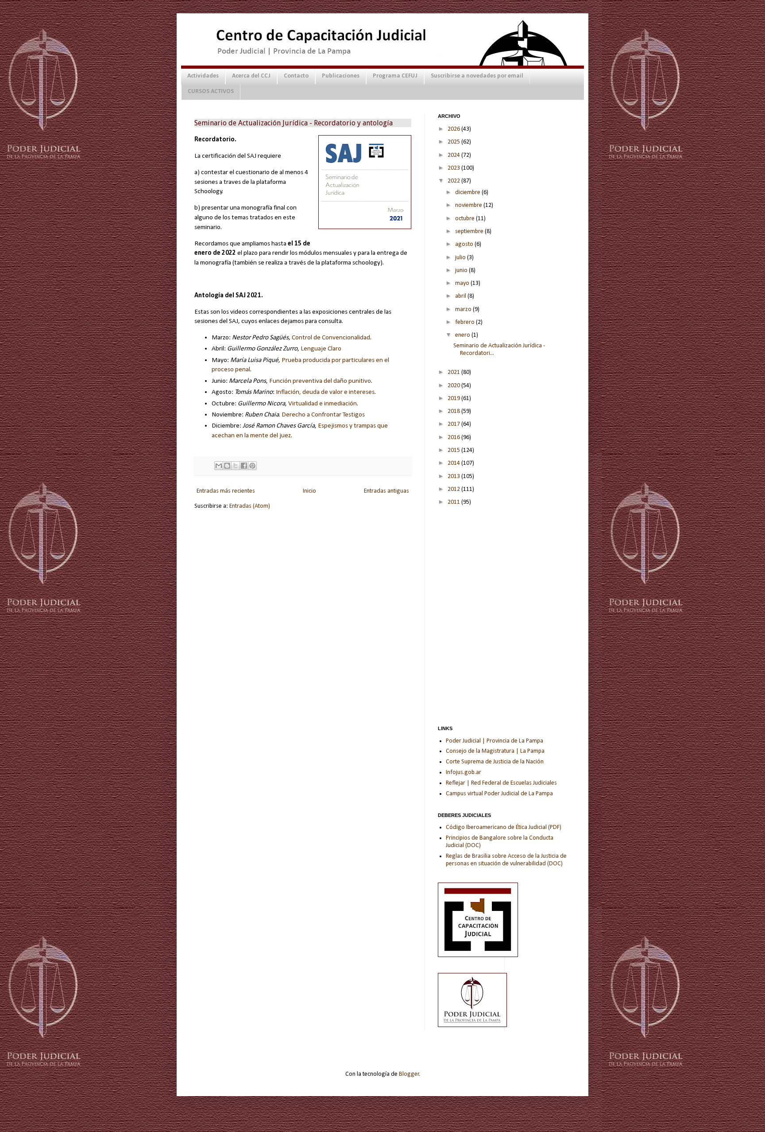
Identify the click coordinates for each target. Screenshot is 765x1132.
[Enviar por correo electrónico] (218, 465)
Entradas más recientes (226, 491)
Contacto (296, 76)
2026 (454, 129)
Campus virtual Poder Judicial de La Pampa (499, 793)
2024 (454, 155)
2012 (454, 489)
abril (461, 296)
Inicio (309, 491)
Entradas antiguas (386, 491)
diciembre (468, 192)
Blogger (409, 1074)
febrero (465, 322)
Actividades (203, 76)
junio (462, 270)
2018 (454, 411)
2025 (454, 142)
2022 (454, 181)
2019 (454, 398)
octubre (465, 218)
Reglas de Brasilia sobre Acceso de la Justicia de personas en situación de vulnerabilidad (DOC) (506, 860)
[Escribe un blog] (227, 465)
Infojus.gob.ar (463, 772)
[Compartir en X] (235, 465)
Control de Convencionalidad (331, 337)
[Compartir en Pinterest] (252, 465)
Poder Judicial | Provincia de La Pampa (494, 741)
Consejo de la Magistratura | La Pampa (495, 751)
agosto (465, 244)
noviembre (469, 205)
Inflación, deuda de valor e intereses (325, 392)
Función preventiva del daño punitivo (320, 381)
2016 (454, 437)
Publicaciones (340, 76)
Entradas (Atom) (249, 506)
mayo (463, 283)
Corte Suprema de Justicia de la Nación (495, 762)
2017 (454, 424)
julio (461, 257)
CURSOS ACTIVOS (211, 91)
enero (463, 335)
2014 (454, 463)
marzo (464, 309)
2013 (454, 476)
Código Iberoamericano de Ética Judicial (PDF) (503, 827)
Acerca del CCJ (251, 76)
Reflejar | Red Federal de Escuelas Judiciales (501, 783)
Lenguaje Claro (321, 348)
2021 (454, 372)
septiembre (470, 231)
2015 (454, 450)
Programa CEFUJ (395, 76)
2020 (454, 385)
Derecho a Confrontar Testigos (323, 414)
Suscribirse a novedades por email (477, 76)
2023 (454, 168)
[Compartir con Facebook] (244, 465)
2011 (454, 502)
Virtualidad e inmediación (322, 403)
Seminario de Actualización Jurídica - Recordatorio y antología (293, 123)
